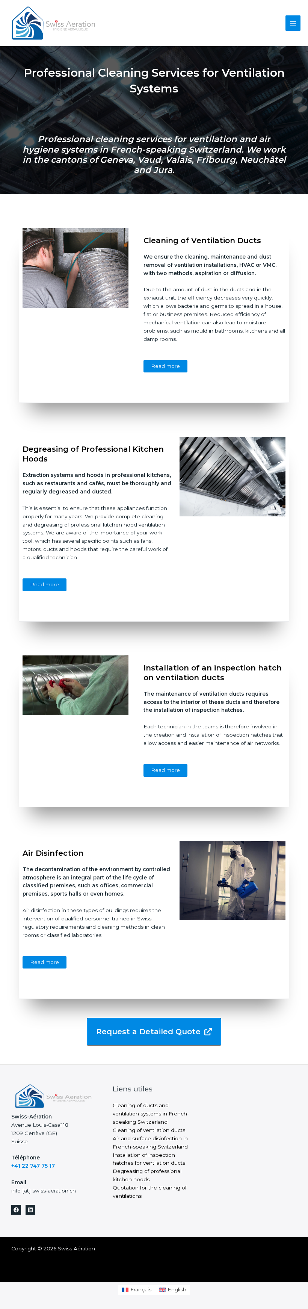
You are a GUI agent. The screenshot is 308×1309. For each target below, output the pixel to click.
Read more (165, 366)
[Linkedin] (30, 1210)
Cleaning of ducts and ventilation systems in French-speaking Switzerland (151, 1113)
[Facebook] (16, 1210)
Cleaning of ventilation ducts (149, 1130)
